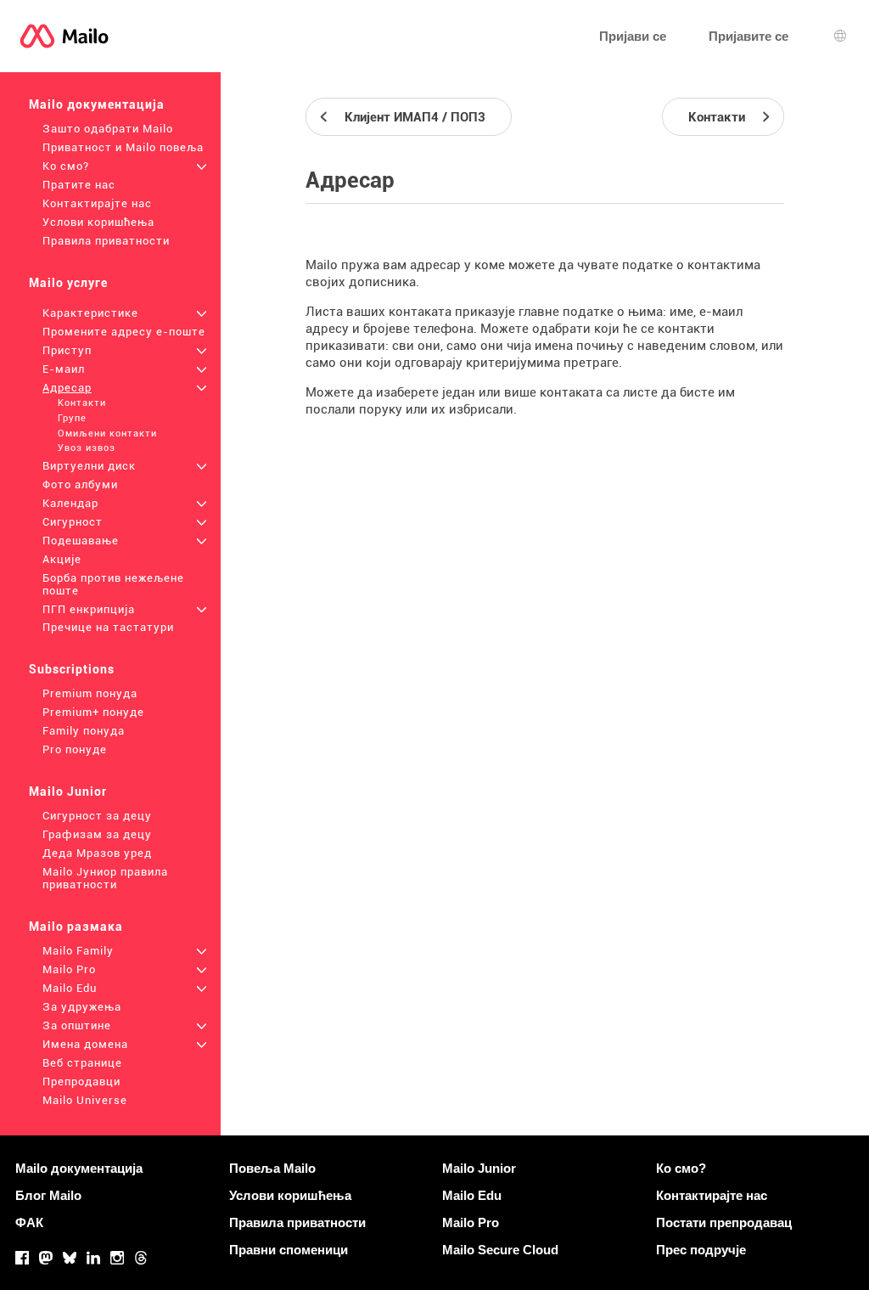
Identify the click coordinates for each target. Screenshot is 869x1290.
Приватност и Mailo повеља (123, 147)
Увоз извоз (86, 447)
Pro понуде (74, 749)
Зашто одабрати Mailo (107, 128)
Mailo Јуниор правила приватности (105, 878)
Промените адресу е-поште (123, 331)
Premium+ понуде (93, 712)
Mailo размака (76, 926)
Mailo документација (97, 104)
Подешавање (80, 540)
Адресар (67, 387)
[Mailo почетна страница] (64, 36)
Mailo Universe (84, 1100)
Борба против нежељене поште (113, 584)
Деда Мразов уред (97, 853)
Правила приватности (106, 240)
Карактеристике (90, 313)
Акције (61, 559)
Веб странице (82, 1062)
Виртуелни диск (89, 465)
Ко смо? (65, 166)
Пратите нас (78, 184)
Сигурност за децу (97, 815)
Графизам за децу (97, 834)
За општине (76, 1025)
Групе (72, 418)
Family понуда (83, 730)
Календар (70, 503)
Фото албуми (80, 484)
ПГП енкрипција (88, 609)
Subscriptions (72, 669)
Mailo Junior (68, 791)
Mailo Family (78, 950)
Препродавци (81, 1081)
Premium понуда (89, 693)
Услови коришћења (98, 222)
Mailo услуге (68, 283)
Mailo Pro (69, 969)
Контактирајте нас (97, 203)
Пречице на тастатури (108, 627)
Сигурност (72, 521)
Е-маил (63, 369)
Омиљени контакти (107, 433)
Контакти (82, 402)
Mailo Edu (69, 988)
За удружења (81, 1006)
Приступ (67, 350)
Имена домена (85, 1044)
